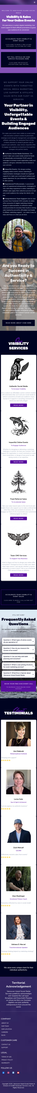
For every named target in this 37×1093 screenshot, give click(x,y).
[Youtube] (18, 1072)
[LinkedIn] (13, 1072)
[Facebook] (3, 1072)
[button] (34, 2)
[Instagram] (8, 1072)
